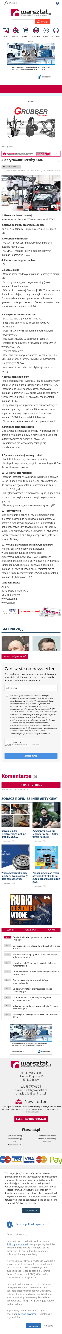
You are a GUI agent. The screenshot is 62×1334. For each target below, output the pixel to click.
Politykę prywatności (17, 1244)
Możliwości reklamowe (47, 1135)
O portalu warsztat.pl (15, 1135)
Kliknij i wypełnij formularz (31, 1118)
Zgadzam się (32, 1210)
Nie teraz (48, 1325)
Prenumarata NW (14, 1145)
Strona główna (7, 146)
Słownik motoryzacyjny (47, 1138)
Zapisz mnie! (31, 755)
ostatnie (10, 930)
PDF (58, 161)
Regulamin (47, 1142)
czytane (51, 930)
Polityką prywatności (28, 1313)
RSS (14, 1142)
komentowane (31, 930)
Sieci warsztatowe (11, 167)
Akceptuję (33, 1326)
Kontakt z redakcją (15, 1138)
